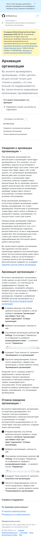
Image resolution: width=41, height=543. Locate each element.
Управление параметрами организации (20, 23)
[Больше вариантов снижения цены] (26, 119)
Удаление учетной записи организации (19, 264)
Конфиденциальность (10, 532)
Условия (21, 530)
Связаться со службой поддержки (17, 514)
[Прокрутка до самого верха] (36, 538)
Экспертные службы (9, 535)
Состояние (24, 532)
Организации (10, 20)
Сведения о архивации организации (17, 149)
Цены (31, 532)
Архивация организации (14, 25)
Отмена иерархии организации (13, 401)
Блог (20, 535)
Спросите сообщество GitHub (15, 511)
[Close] (35, 3)
